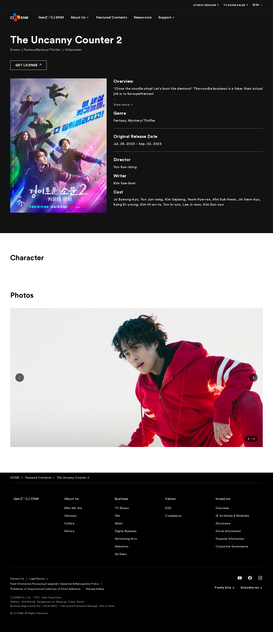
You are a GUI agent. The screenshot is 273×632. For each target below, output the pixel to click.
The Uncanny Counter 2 (73, 477)
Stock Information (228, 531)
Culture (69, 523)
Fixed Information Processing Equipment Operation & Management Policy (54, 584)
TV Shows (122, 508)
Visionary (70, 515)
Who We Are (73, 508)
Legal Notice (36, 578)
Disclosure (223, 523)
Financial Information (230, 538)
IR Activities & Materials (232, 515)
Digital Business (125, 531)
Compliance (173, 515)
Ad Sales (121, 554)
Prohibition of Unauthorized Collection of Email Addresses (45, 589)
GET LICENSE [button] (26, 65)
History (69, 531)
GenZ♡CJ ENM (26, 499)
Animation (121, 546)
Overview (222, 508)
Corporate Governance (232, 546)
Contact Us (17, 578)
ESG (168, 508)
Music (119, 523)
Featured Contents (38, 477)
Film (117, 515)
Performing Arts (126, 538)
